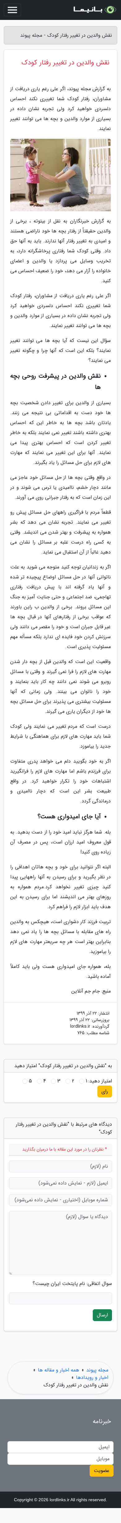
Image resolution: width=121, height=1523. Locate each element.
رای (104, 1091)
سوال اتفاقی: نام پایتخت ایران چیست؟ (72, 1283)
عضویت (102, 1470)
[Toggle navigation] (12, 10)
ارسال (102, 1315)
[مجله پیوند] (94, 9)
